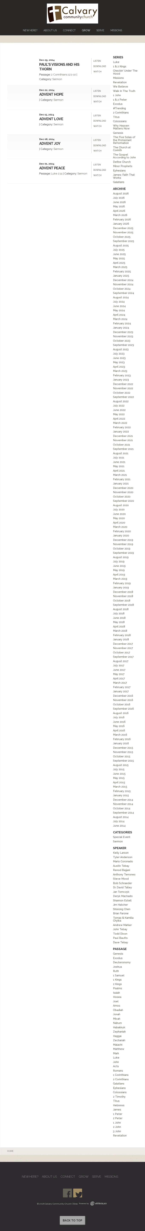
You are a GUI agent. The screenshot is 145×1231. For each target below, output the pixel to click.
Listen (97, 61)
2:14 (60, 173)
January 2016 (121, 743)
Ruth (116, 971)
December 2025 (123, 228)
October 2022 (121, 392)
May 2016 (119, 726)
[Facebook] (67, 1193)
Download (99, 66)
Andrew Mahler (122, 925)
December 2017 (123, 643)
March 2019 (120, 578)
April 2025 (119, 262)
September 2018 (123, 604)
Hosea (117, 997)
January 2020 (121, 535)
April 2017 (119, 678)
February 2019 (122, 583)
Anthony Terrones (124, 874)
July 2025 (119, 249)
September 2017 (123, 656)
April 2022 (119, 418)
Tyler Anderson (122, 857)
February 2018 (122, 635)
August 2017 (120, 661)
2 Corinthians (59, 74)
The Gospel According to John (124, 156)
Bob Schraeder (122, 883)
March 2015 (120, 786)
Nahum (117, 1023)
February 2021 (121, 479)
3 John (117, 1131)
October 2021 (121, 444)
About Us (50, 30)
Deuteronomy (122, 962)
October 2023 (121, 340)
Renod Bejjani (121, 870)
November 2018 (123, 596)
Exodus (118, 104)
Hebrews (118, 1105)
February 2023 (122, 375)
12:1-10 (72, 74)
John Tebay (120, 929)
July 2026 (119, 197)
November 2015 (123, 752)
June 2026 (119, 202)
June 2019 (119, 566)
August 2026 (121, 193)
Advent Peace (52, 168)
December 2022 (123, 384)
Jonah (116, 1014)
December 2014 (123, 799)
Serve (100, 30)
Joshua (117, 966)
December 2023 (123, 332)
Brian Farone (121, 913)
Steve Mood (121, 878)
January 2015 (121, 795)
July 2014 (118, 821)
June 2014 (119, 825)
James (117, 1109)
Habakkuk (119, 1027)
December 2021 (123, 436)
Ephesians (119, 170)
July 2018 (118, 613)
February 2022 (122, 427)
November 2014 (123, 804)
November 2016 (123, 700)
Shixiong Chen (121, 909)
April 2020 (119, 522)
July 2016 (118, 717)
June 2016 (119, 721)
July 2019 (118, 561)
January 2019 (121, 587)
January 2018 (121, 639)
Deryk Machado (123, 896)
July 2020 (119, 509)
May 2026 (119, 206)
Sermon (57, 79)
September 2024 (123, 293)
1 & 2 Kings (119, 66)
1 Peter (117, 1114)
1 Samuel (118, 975)
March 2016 (120, 734)
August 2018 (121, 609)
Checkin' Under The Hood (125, 72)
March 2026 (120, 215)
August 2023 (121, 349)
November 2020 (123, 492)
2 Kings (117, 984)
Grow (86, 30)
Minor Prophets (122, 166)
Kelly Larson (121, 852)
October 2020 (121, 496)
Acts (116, 1066)
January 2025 (121, 275)
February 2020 (122, 531)
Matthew (118, 1049)
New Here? (30, 30)
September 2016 (123, 708)
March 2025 (120, 267)
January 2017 (121, 691)
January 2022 (121, 431)
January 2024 (121, 327)
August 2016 (121, 713)
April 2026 (119, 210)
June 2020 (119, 514)
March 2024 (120, 319)
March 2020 (120, 526)
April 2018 (119, 626)
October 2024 (121, 288)
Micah (116, 1018)
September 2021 (123, 449)
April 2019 (119, 574)
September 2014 (123, 812)
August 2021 (120, 453)
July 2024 (119, 301)
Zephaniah (119, 1031)
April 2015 (119, 782)
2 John (117, 1126)
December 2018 (123, 591)
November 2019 (123, 544)
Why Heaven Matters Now (121, 127)
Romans (118, 1070)
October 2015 (121, 756)
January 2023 (121, 379)
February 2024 (122, 323)
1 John (117, 95)
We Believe (120, 86)
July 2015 (118, 769)
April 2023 (119, 366)
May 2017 (118, 674)
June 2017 (119, 669)
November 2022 (123, 388)
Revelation (120, 82)
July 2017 (118, 665)
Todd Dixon (120, 933)
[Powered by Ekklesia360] (98, 1203)
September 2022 (123, 397)
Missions (116, 30)
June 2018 (119, 617)
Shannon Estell (122, 900)
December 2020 (123, 488)
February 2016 (122, 739)
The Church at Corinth (122, 149)
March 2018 (120, 630)
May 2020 (119, 518)
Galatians (118, 182)
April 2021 (119, 470)
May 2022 (119, 414)
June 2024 (119, 306)
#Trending (119, 108)
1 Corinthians (121, 1075)
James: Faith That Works (124, 176)
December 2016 (123, 695)
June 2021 (119, 462)
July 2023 (118, 353)
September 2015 (123, 760)
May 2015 (119, 778)
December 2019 (123, 540)
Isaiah (116, 992)
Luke (54, 173)
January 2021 (121, 483)
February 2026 (122, 219)
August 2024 (121, 297)
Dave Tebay (120, 942)
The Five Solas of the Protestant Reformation (124, 140)
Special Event (121, 837)
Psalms (117, 988)
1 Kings (117, 979)
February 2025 (122, 271)
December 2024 (123, 280)
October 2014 (121, 808)
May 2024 (119, 310)
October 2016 (121, 704)
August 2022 (121, 401)
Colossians (120, 121)
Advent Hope (51, 94)
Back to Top (72, 1220)
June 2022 (119, 410)
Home (10, 1151)
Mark (116, 1053)
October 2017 (121, 652)
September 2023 (123, 345)
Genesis (118, 132)
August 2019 (121, 557)
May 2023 (119, 362)
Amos (116, 1005)
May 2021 (118, 466)
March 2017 (120, 682)
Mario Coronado (123, 861)
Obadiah (118, 1010)
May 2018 (119, 622)
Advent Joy (49, 143)
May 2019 (119, 570)
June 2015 (119, 773)
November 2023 (123, 336)
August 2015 (121, 765)
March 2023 (120, 371)
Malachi (117, 1044)
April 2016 (119, 730)
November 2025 (123, 232)
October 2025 (121, 236)
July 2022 (118, 405)
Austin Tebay (121, 865)
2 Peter (117, 1118)
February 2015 (122, 791)
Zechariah (119, 1040)
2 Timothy (119, 1096)
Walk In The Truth (124, 91)
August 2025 (121, 245)
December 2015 (123, 747)
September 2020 (123, 500)
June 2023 (119, 358)
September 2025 (123, 241)
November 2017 (123, 648)
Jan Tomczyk (121, 891)
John (116, 1062)
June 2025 (119, 254)
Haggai (117, 1036)
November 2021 (123, 440)
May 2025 (119, 258)
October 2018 (121, 600)
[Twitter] (77, 1193)
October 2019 (121, 548)
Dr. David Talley (122, 887)
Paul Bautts (120, 938)
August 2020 (121, 505)
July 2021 (118, 457)
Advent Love (51, 119)
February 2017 (121, 687)
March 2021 (120, 474)
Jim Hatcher (120, 904)
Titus (116, 117)
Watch (97, 71)
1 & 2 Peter (120, 99)
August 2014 (121, 817)
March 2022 (120, 423)
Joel (115, 1001)
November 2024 (123, 284)
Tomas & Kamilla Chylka (123, 919)
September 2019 (123, 552)
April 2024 (119, 314)
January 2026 (121, 223)
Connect (69, 30)
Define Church (122, 161)
